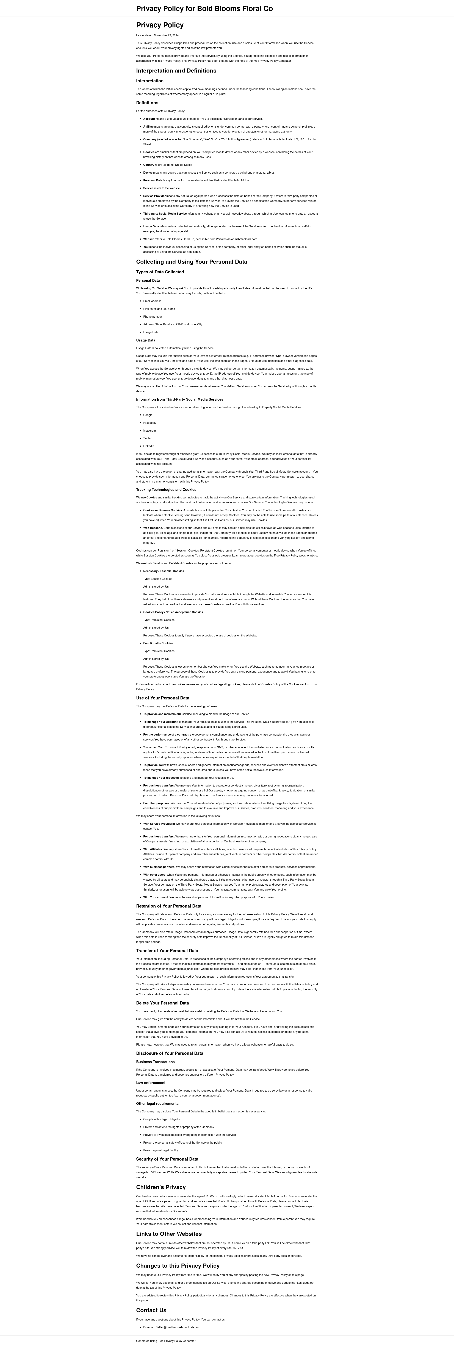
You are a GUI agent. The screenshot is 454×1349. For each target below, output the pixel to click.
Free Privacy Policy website (291, 555)
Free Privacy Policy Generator (272, 61)
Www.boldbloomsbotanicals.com (236, 239)
